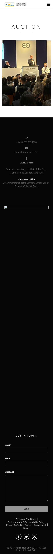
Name (8, 445)
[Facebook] (18, 537)
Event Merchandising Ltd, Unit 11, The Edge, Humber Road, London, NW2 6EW (26, 171)
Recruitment (40, 524)
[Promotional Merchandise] (2, 4)
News (26, 527)
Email (8, 458)
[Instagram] (34, 537)
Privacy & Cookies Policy (18, 524)
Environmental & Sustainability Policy (26, 522)
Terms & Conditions (26, 519)
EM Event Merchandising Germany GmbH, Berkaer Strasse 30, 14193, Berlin (26, 184)
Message (9, 471)
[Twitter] (26, 537)
